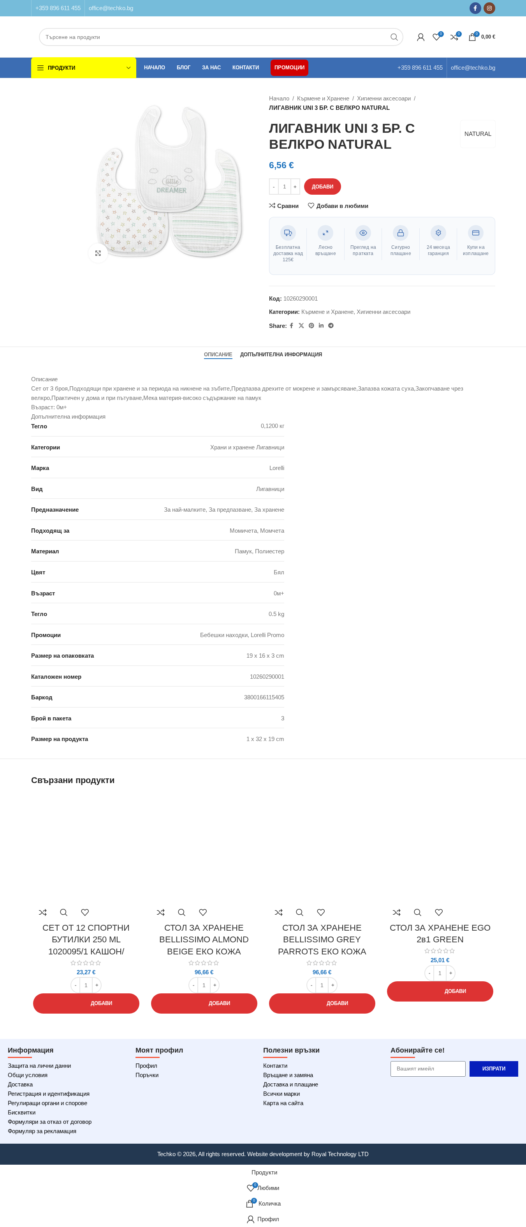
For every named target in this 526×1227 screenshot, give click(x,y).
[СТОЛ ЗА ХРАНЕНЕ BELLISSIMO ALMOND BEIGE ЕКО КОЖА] (204, 848)
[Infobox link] (58, 8)
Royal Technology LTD (340, 1154)
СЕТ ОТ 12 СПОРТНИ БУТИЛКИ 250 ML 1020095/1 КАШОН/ (86, 940)
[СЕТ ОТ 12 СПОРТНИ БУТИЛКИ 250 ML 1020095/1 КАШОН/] (86, 848)
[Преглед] (64, 912)
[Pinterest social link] (311, 325)
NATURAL (477, 133)
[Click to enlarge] (98, 253)
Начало (279, 98)
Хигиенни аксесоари (384, 98)
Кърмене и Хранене (323, 98)
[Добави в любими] (85, 912)
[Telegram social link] (331, 325)
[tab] (218, 355)
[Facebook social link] (475, 8)
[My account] (421, 37)
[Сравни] (43, 912)
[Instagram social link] (489, 8)
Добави (322, 187)
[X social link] (301, 325)
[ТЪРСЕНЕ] (394, 37)
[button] (86, 1003)
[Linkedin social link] (321, 325)
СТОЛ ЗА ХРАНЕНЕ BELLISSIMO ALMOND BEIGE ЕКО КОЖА (204, 940)
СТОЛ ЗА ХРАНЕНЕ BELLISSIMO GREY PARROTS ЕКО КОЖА (322, 940)
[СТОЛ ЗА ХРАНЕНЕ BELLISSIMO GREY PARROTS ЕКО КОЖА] (322, 848)
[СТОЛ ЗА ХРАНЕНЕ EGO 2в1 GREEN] (440, 848)
